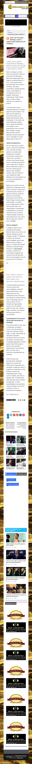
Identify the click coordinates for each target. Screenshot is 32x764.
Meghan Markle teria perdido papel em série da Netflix (15, 544)
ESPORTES (10, 32)
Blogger (18, 26)
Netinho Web (20, 758)
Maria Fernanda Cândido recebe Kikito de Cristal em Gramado (15, 578)
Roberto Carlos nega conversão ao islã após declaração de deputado (15, 561)
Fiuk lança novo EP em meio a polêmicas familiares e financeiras (16, 595)
